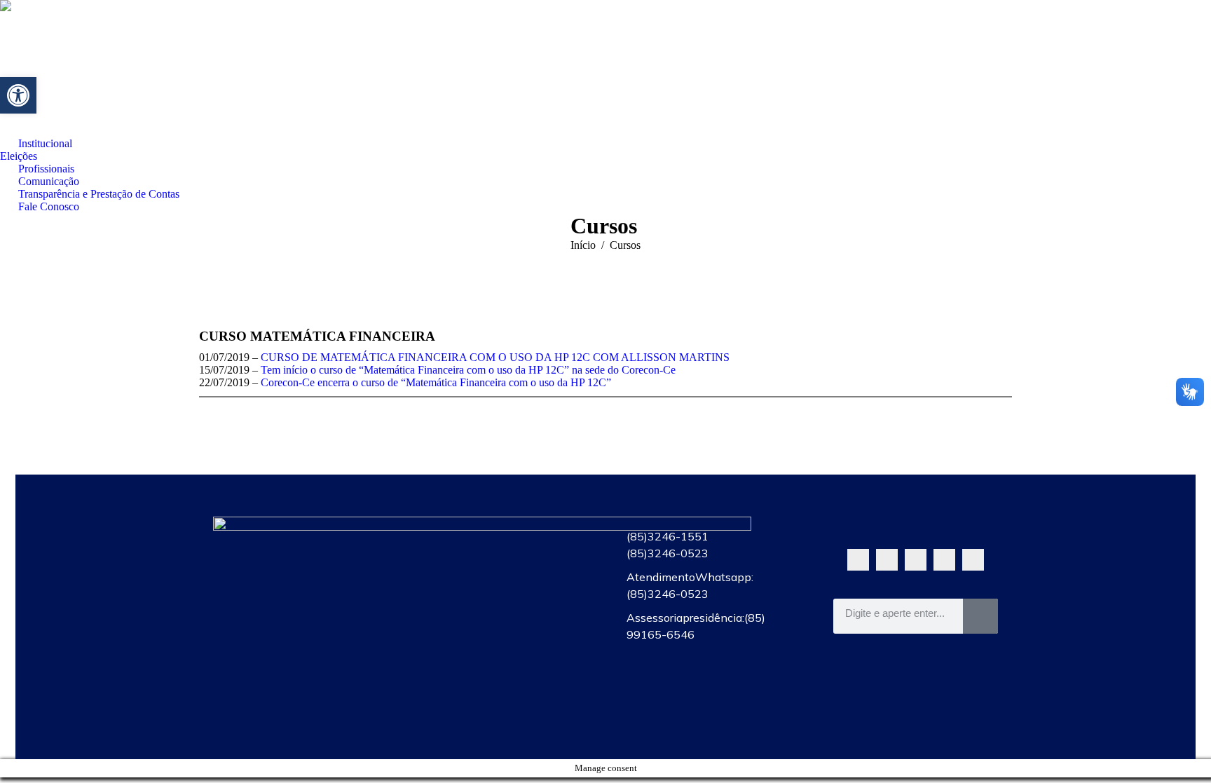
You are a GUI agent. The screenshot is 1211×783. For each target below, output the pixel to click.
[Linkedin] (973, 560)
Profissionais (502, 597)
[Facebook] (887, 560)
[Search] (980, 616)
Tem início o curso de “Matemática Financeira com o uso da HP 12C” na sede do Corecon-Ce (468, 370)
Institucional (502, 533)
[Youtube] (915, 560)
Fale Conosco (502, 694)
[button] (18, 95)
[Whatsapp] (858, 560)
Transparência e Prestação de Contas (502, 662)
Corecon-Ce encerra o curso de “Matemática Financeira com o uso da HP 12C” (436, 382)
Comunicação (502, 629)
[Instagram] (944, 560)
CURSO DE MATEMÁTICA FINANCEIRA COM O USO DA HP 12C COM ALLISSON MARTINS (495, 357)
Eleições (502, 565)
